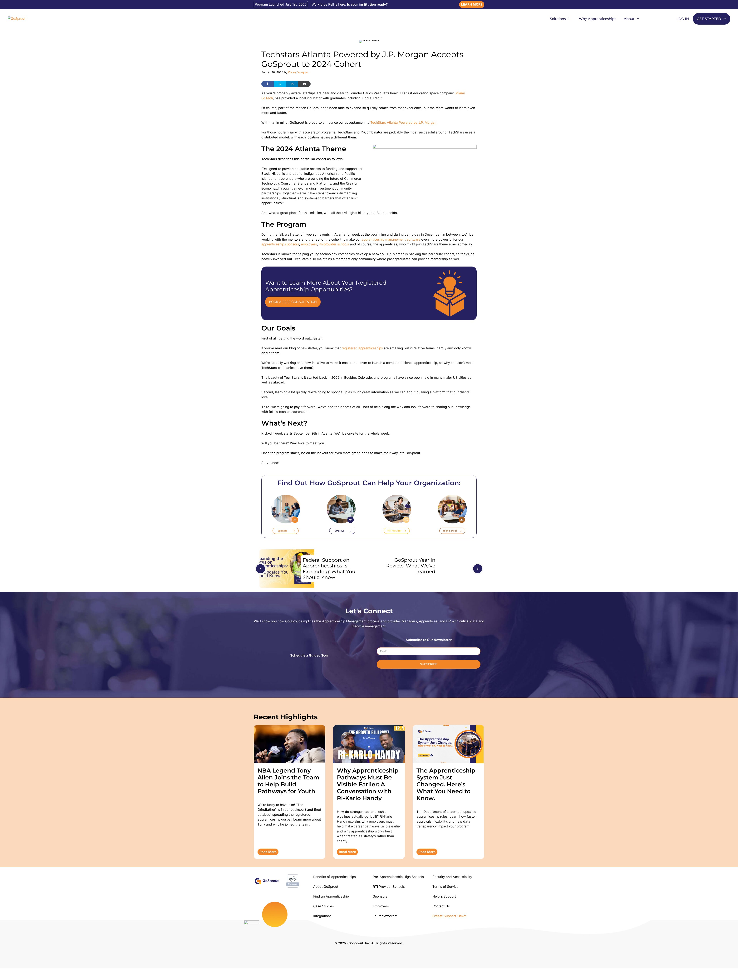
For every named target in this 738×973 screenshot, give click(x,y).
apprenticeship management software (391, 239)
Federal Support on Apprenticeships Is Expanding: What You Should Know (329, 568)
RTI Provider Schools (389, 887)
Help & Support (444, 896)
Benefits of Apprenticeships (334, 877)
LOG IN (682, 19)
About (629, 19)
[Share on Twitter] (280, 84)
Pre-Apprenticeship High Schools (398, 877)
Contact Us (441, 906)
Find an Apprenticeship (331, 896)
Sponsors (380, 896)
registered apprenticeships (362, 348)
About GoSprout (325, 887)
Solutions (558, 19)
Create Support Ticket (449, 916)
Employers (381, 906)
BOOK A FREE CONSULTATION (293, 302)
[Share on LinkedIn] (292, 84)
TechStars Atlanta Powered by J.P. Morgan (403, 122)
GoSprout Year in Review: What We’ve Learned (410, 565)
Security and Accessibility (452, 877)
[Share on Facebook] (267, 84)
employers (309, 244)
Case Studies (323, 906)
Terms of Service (445, 887)
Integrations (322, 916)
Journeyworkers (385, 916)
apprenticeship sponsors (280, 244)
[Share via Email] (304, 84)
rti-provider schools (334, 244)
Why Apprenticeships (597, 19)
